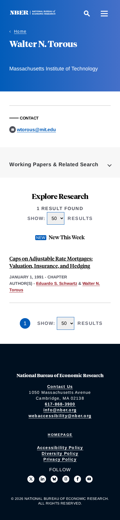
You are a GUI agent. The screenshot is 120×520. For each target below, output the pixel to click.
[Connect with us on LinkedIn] (42, 479)
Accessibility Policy (60, 447)
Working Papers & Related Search (53, 164)
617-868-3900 (60, 404)
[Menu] (104, 13)
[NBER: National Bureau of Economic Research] (33, 13)
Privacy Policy (60, 459)
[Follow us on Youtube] (89, 479)
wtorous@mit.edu (36, 129)
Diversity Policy (60, 453)
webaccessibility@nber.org (60, 415)
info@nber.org (60, 410)
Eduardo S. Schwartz (56, 283)
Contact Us (60, 386)
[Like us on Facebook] (77, 479)
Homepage (60, 435)
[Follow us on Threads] (65, 479)
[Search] (86, 13)
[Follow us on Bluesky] (54, 479)
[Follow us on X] (30, 479)
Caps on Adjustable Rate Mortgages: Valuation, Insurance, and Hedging (51, 262)
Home (20, 31)
